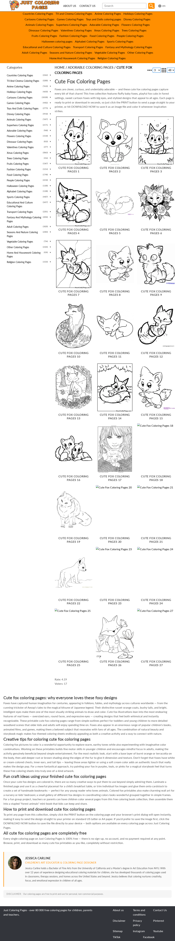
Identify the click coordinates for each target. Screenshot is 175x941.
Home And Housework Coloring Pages (72, 58)
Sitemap (118, 931)
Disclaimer (119, 920)
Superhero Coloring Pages (71, 24)
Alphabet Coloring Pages (89, 41)
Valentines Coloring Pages (76, 30)
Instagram (139, 931)
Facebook (148, 937)
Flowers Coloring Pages (136, 24)
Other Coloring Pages (140, 52)
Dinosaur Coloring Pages (43, 30)
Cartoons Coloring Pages (39, 19)
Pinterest (158, 920)
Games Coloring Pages (70, 19)
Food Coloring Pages (102, 35)
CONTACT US (87, 5)
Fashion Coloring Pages (73, 35)
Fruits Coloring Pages (44, 35)
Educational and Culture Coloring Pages (47, 47)
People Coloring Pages (130, 35)
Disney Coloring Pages (137, 19)
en (163, 5)
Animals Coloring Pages (39, 24)
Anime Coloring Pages (108, 13)
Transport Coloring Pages (88, 47)
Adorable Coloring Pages (104, 24)
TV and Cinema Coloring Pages (74, 13)
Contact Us (160, 910)
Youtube (158, 931)
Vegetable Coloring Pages (110, 52)
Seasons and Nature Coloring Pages (71, 52)
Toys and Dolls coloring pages (103, 19)
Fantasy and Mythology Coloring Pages (128, 47)
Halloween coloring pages (57, 41)
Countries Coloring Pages (38, 13)
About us (118, 910)
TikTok (116, 937)
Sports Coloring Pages (120, 41)
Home (60, 67)
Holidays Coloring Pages (137, 13)
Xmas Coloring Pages (106, 30)
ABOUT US (69, 5)
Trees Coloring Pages (134, 30)
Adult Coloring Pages (34, 52)
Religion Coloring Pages (112, 58)
